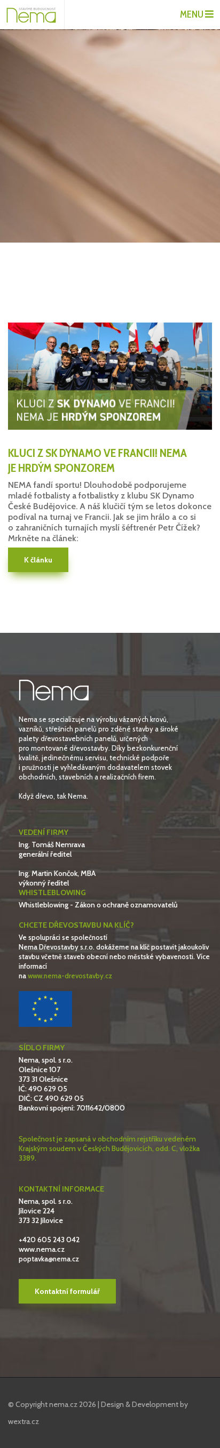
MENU (192, 14)
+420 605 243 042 (49, 1239)
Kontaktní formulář (67, 1291)
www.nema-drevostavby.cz (70, 975)
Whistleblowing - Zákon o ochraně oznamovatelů (98, 905)
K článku (38, 560)
